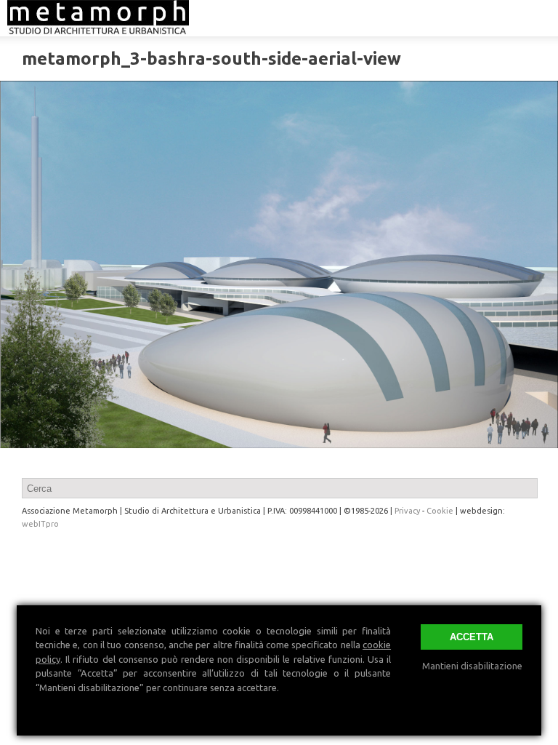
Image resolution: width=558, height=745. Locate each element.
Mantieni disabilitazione (472, 666)
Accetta (471, 637)
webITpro (40, 523)
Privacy (407, 510)
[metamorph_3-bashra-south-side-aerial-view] (279, 264)
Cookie (439, 510)
